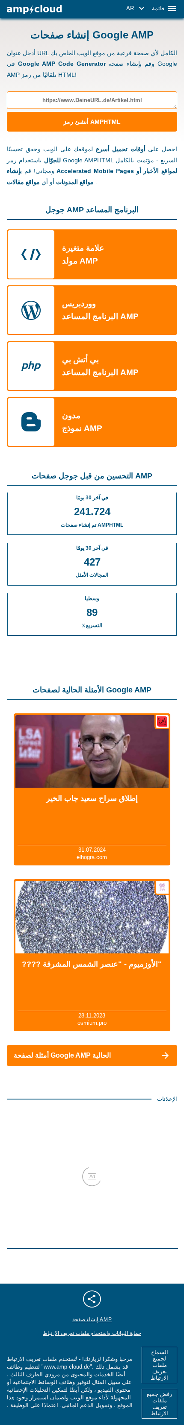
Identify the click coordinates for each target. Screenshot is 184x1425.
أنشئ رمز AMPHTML (92, 121)
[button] (136, 8)
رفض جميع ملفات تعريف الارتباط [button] (159, 1403)
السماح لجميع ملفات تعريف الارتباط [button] (159, 1365)
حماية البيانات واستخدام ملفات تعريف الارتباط (92, 1333)
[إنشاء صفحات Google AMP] (34, 9)
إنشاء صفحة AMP (92, 1319)
